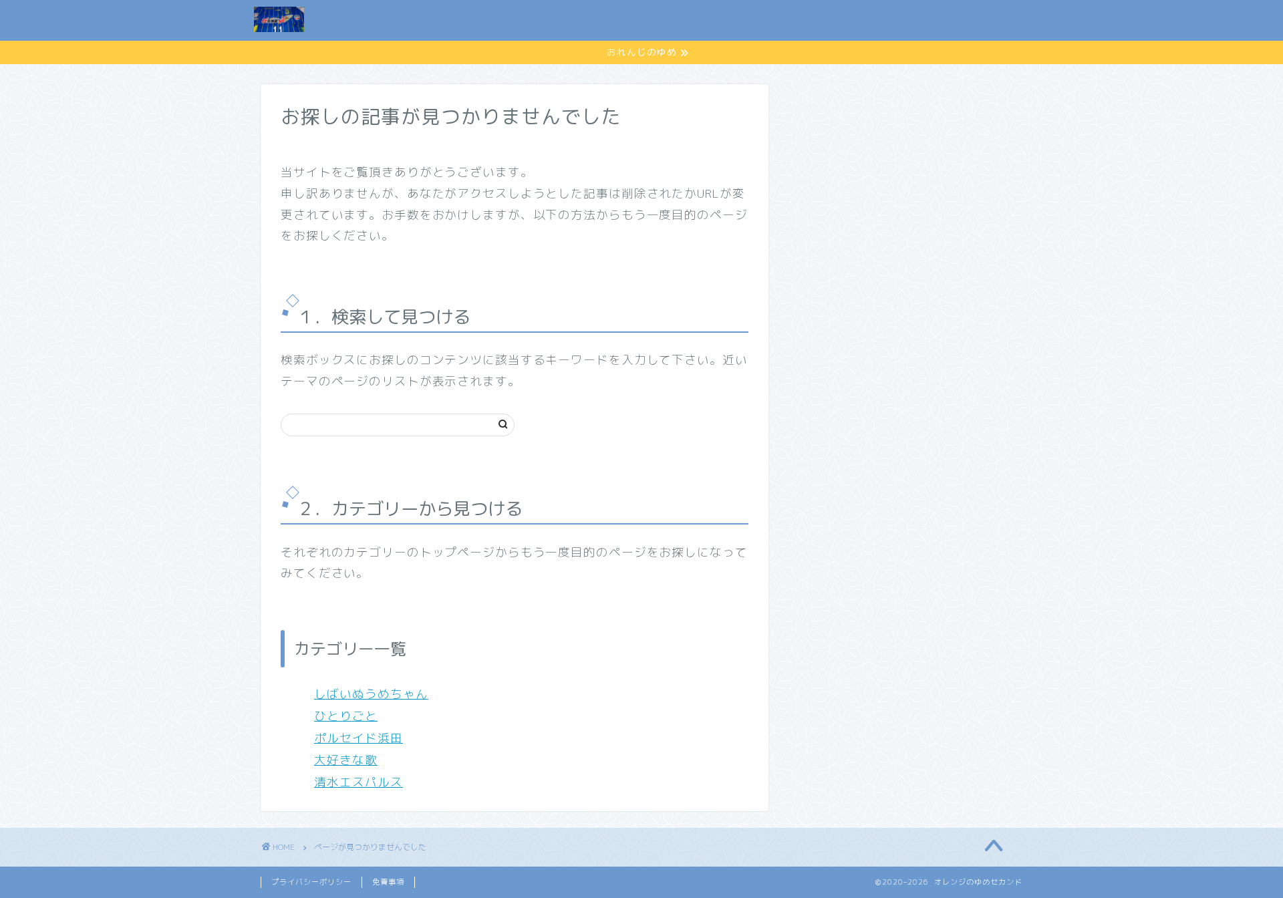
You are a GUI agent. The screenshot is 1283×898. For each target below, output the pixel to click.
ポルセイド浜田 (358, 738)
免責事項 (388, 882)
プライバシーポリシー (640, 21)
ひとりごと (346, 716)
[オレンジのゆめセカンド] (279, 31)
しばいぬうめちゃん (371, 694)
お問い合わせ (754, 21)
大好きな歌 (346, 760)
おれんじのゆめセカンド (872, 21)
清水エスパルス (358, 782)
